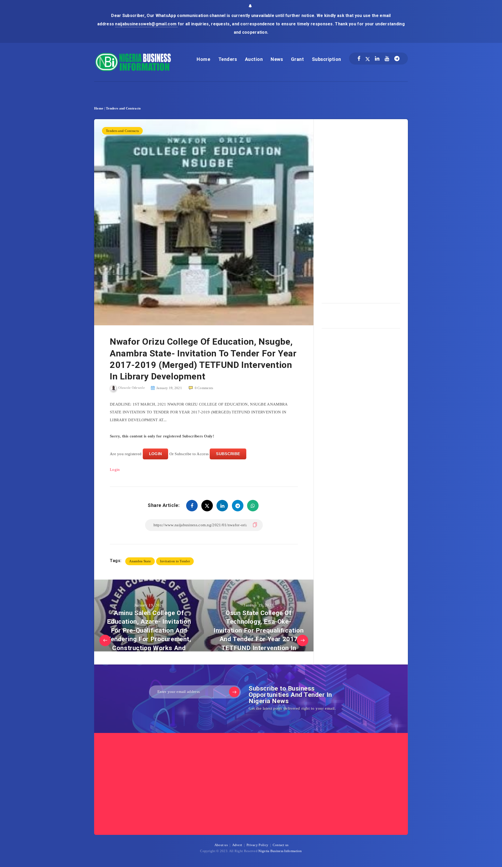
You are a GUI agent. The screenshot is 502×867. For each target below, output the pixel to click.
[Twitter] (367, 58)
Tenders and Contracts (123, 108)
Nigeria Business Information (280, 851)
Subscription (326, 59)
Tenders (227, 59)
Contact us (281, 845)
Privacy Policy (257, 845)
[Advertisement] (361, 209)
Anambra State (140, 561)
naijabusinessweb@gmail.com (146, 23)
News (277, 59)
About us (221, 845)
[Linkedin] (377, 58)
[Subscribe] (234, 692)
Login (115, 469)
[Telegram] (397, 58)
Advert (237, 845)
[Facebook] (358, 58)
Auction (254, 59)
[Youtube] (387, 58)
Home (203, 59)
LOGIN (155, 454)
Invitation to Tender (175, 561)
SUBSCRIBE (228, 454)
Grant (297, 59)
